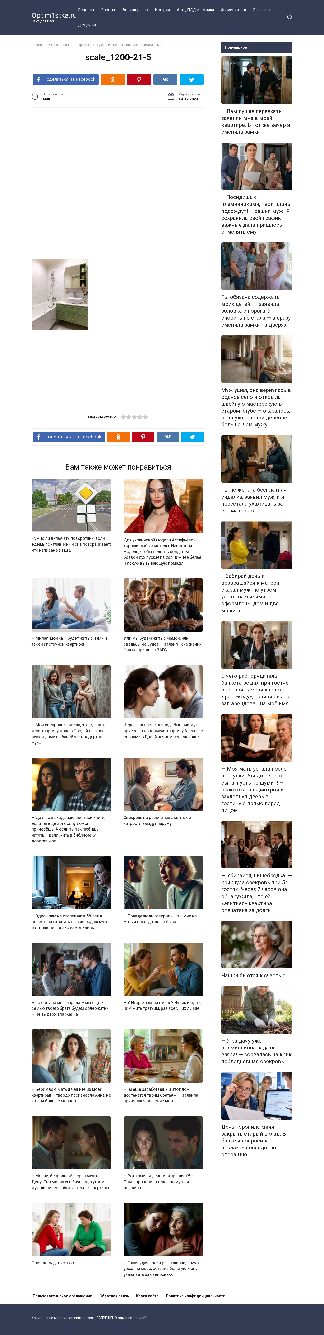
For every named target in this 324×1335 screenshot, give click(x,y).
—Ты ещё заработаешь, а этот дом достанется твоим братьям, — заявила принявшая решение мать (161, 1095)
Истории (162, 10)
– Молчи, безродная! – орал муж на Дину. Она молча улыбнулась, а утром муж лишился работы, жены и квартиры (70, 1182)
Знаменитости (233, 10)
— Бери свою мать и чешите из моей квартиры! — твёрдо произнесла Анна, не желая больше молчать (71, 1095)
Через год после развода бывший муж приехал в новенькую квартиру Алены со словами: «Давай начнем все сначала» (163, 731)
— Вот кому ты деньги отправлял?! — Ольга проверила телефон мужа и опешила (159, 1182)
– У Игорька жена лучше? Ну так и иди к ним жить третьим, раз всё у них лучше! (162, 1005)
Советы (108, 10)
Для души (87, 25)
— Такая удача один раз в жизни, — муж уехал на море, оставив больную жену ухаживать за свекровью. (161, 1268)
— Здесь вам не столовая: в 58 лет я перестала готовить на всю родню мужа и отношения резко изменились (71, 921)
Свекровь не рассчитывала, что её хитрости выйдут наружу (157, 820)
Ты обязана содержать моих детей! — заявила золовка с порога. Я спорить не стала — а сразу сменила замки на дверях (256, 311)
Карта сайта (147, 1296)
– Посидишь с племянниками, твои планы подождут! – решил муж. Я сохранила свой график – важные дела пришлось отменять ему (256, 214)
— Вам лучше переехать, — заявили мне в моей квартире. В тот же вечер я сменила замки (255, 121)
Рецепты (86, 10)
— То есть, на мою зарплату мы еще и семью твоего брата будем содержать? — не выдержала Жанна (70, 1008)
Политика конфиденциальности (195, 1296)
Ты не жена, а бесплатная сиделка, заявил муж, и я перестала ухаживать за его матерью (254, 500)
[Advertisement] (118, 148)
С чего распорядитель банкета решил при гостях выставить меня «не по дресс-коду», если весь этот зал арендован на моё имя (256, 690)
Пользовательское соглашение (62, 1296)
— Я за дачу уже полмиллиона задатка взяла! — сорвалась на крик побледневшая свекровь (256, 1051)
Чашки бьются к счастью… (255, 975)
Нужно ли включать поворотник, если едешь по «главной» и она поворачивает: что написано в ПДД (71, 544)
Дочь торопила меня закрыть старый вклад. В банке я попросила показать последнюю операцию (253, 1141)
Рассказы (261, 10)
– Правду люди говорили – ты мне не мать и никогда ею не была (160, 918)
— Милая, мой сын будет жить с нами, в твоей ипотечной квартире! (70, 641)
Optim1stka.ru (54, 15)
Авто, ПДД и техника (195, 10)
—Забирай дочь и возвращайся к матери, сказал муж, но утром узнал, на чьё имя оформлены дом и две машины (250, 593)
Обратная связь (114, 1296)
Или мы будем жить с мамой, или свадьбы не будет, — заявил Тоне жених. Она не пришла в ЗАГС (163, 644)
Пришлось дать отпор (53, 1262)
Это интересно (135, 10)
